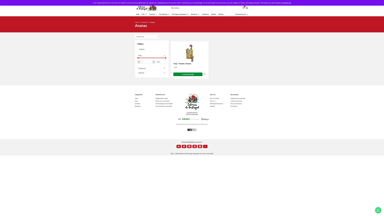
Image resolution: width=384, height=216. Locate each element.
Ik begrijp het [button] (286, 3)
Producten (144, 22)
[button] (144, 14)
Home (137, 22)
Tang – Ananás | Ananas (182, 64)
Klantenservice (160, 94)
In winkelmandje (188, 74)
